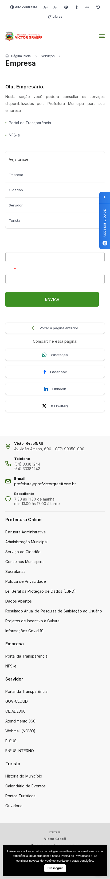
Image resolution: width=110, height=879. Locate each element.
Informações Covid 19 (24, 630)
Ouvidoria (13, 805)
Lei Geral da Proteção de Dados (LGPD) (40, 591)
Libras (57, 16)
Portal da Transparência (26, 656)
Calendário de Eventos (25, 786)
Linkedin (59, 389)
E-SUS (11, 741)
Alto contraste (26, 7)
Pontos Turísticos (20, 796)
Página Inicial (21, 56)
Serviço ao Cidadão (23, 551)
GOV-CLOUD (16, 701)
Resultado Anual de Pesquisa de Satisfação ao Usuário (53, 611)
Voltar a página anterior (59, 328)
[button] (52, 299)
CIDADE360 (15, 711)
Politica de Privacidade (25, 581)
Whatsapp (59, 355)
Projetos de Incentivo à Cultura (32, 621)
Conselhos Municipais (24, 561)
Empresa (16, 175)
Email (9, 269)
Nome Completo (18, 247)
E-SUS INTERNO (19, 750)
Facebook (58, 372)
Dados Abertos (18, 601)
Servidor (16, 205)
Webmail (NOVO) (20, 731)
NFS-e (11, 666)
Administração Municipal (26, 542)
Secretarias (15, 571)
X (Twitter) (59, 406)
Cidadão (16, 190)
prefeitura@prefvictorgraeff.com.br (45, 484)
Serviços (48, 56)
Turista (14, 220)
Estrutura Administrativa (25, 532)
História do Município (23, 776)
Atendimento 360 (20, 721)
